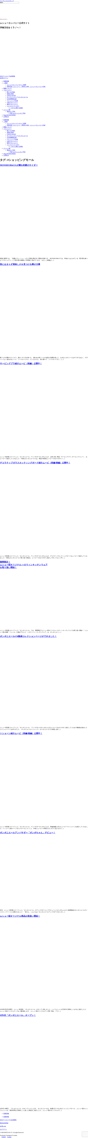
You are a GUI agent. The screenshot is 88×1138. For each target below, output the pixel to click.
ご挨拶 (5, 83)
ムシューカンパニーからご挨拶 (16, 85)
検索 (1, 2)
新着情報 (6, 81)
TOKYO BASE (11, 95)
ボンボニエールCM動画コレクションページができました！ (28, 636)
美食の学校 (10, 94)
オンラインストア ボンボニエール (17, 97)
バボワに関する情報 (16, 108)
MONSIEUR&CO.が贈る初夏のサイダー (19, 165)
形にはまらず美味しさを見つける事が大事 (20, 264)
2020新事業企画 (11, 99)
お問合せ (6, 116)
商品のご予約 (11, 111)
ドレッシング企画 (12, 100)
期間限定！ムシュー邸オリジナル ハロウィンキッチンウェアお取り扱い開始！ (24, 564)
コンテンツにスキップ (7, 1)
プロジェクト (7, 90)
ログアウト (3, 1129)
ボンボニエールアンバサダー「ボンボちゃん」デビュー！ (27, 832)
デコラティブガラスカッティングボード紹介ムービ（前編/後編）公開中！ (35, 463)
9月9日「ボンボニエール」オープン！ (18, 1015)
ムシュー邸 (6, 109)
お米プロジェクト (12, 102)
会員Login (3, 1126)
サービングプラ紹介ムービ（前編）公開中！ (21, 363)
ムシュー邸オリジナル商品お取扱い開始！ (20, 916)
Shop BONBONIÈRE (9, 115)
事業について (7, 88)
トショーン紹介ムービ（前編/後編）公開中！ (21, 733)
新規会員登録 (4, 1123)
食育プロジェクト (12, 104)
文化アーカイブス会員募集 (8, 1120)
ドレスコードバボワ (13, 106)
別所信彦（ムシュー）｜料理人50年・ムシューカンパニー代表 (26, 86)
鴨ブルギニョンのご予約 (17, 113)
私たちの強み (11, 92)
